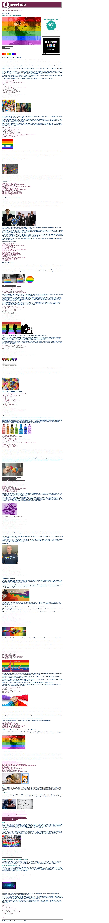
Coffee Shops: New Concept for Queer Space (9, 909)
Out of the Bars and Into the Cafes (7, 913)
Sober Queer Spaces (5, 904)
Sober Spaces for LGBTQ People (7, 907)
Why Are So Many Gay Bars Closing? (8, 910)
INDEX (9, 10)
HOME (3, 10)
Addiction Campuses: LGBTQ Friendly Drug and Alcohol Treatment (13, 438)
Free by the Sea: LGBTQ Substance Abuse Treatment (11, 90)
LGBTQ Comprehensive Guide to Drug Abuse (9, 352)
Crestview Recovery (5, 86)
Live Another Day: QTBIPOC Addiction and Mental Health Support (13, 135)
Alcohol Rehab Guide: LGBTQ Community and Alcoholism (12, 192)
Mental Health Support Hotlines (7, 879)
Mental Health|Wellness (6, 51)
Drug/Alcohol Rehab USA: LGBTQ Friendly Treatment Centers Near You (14, 346)
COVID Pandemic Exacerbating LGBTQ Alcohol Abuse (11, 287)
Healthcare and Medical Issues (7, 46)
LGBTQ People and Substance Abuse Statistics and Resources (12, 291)
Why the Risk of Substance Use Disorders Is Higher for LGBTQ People (14, 292)
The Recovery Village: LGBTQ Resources (9, 194)
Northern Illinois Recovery (6, 128)
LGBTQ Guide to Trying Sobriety (7, 81)
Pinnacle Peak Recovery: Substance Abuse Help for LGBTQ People (13, 347)
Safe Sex (3, 50)
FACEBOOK (16, 10)
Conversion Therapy (5, 49)
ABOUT (6, 10)
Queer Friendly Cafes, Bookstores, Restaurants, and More (11, 911)
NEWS (12, 10)
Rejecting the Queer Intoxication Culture (9, 908)
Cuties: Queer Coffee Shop (6, 912)
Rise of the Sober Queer (6, 906)
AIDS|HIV (3, 47)
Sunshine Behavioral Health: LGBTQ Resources (10, 95)
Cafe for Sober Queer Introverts (7, 914)
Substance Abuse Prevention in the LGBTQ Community (11, 191)
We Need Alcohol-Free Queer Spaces (8, 905)
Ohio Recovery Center (5, 137)
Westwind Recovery (5, 311)
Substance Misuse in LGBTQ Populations (9, 688)
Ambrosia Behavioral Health (6, 195)
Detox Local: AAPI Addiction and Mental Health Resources (12, 193)
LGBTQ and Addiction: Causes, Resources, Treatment (11, 348)
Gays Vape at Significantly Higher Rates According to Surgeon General (14, 87)
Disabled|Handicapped (6, 48)
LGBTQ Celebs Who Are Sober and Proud (9, 85)
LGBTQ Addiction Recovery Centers (8, 397)
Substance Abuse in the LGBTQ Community (9, 654)
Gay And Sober (4, 84)
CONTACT (21, 10)
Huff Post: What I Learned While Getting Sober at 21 (11, 133)
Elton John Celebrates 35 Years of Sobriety (9, 80)
